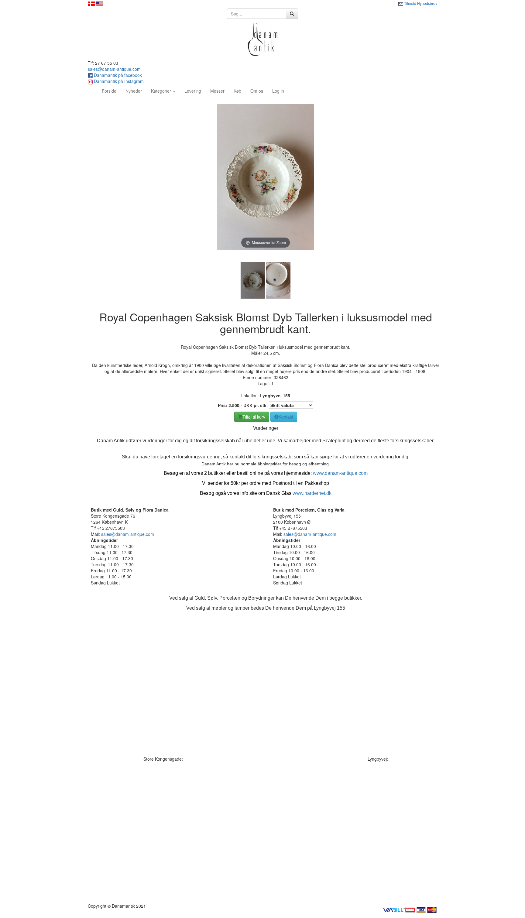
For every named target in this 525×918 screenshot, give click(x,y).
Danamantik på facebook (117, 75)
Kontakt (286, 417)
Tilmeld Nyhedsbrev (420, 3)
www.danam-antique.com (340, 473)
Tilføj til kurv (253, 417)
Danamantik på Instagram (118, 81)
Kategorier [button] (161, 91)
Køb (237, 91)
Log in (278, 91)
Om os (256, 91)
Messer (217, 91)
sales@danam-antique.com (114, 69)
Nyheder (133, 91)
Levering (192, 91)
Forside (111, 90)
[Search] (292, 14)
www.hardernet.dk (312, 493)
